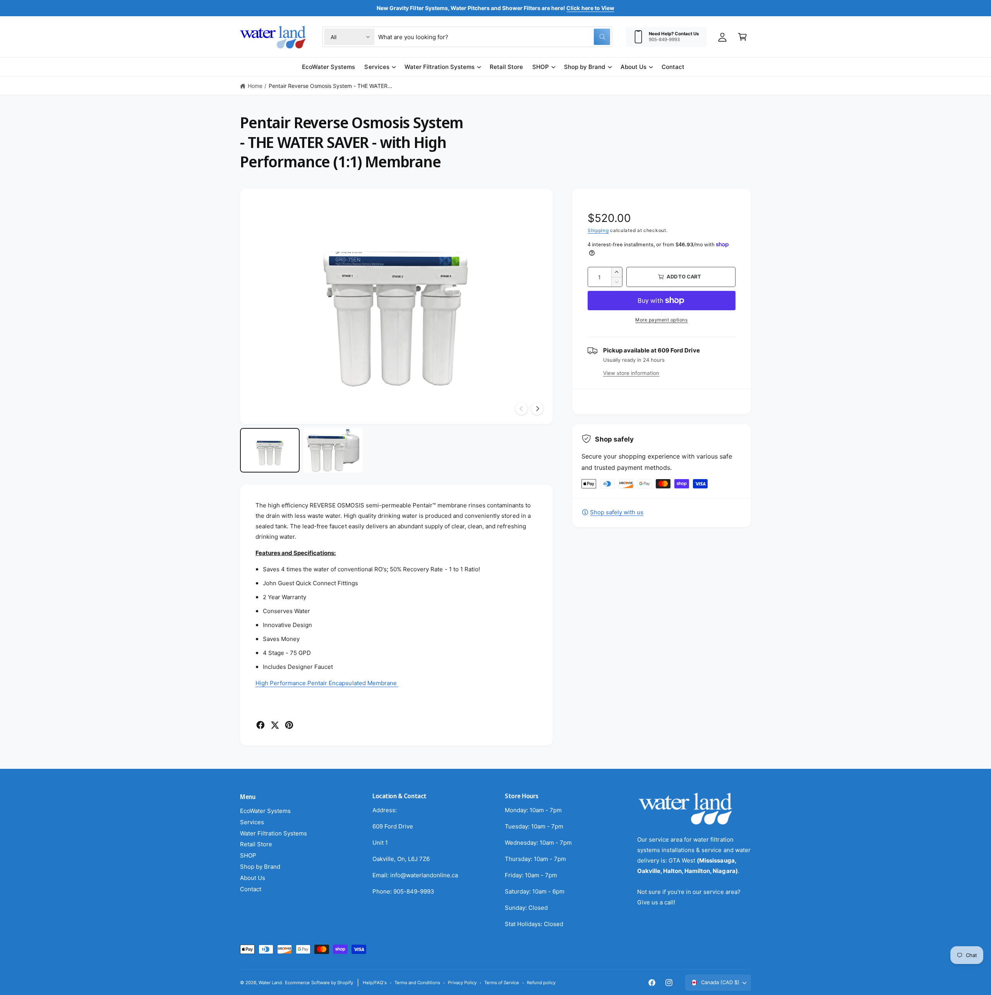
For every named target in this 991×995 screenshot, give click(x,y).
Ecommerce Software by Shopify (319, 982)
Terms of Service (501, 982)
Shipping (598, 230)
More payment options (661, 320)
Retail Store (256, 844)
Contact (250, 889)
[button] (742, 37)
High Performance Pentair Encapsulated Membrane (326, 683)
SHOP (540, 66)
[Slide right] (537, 408)
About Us (633, 66)
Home (255, 85)
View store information (631, 373)
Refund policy (541, 982)
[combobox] (494, 37)
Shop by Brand (584, 66)
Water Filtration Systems (440, 66)
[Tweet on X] (275, 725)
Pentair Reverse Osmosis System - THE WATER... (330, 85)
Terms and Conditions (417, 982)
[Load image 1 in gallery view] (270, 450)
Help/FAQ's (375, 982)
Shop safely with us (616, 512)
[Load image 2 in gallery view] (333, 450)
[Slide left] (521, 408)
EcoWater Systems (265, 811)
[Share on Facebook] (260, 725)
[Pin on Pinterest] (289, 725)
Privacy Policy (462, 982)
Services (376, 66)
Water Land (270, 982)
